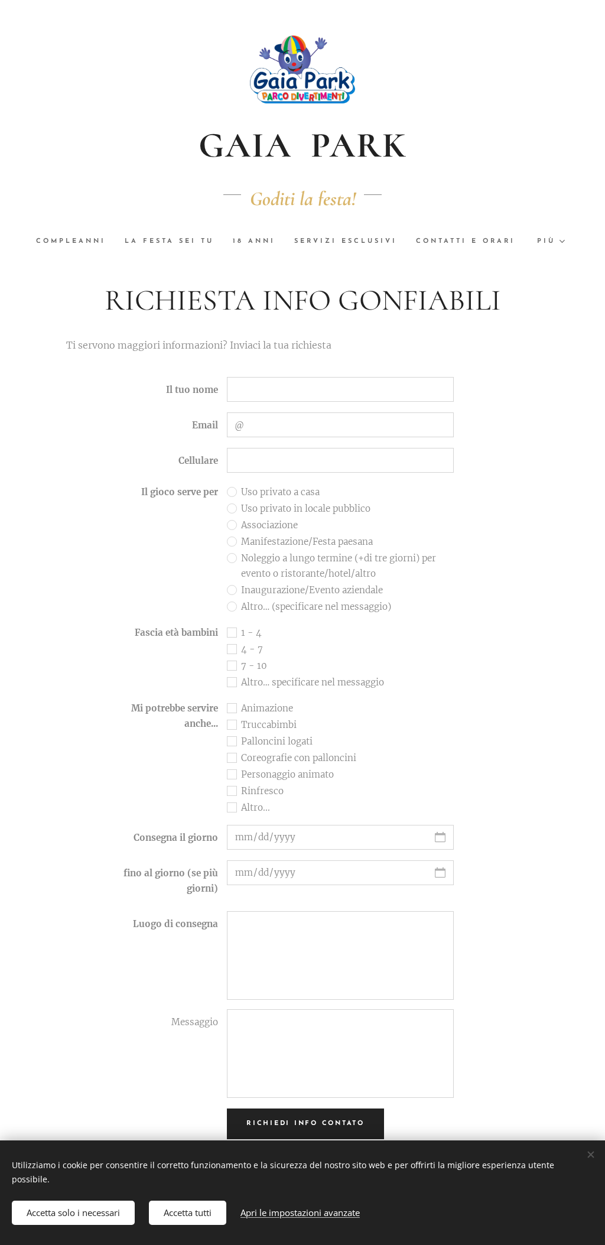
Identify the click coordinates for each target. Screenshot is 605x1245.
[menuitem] (75, 241)
